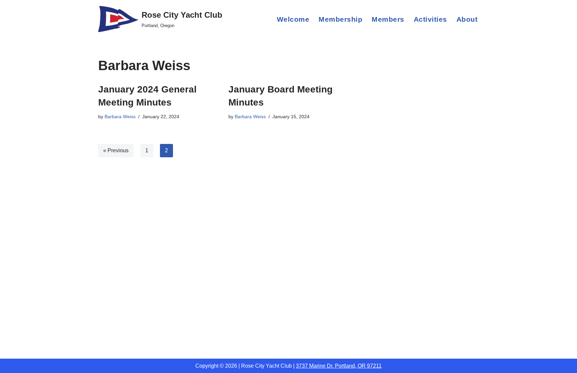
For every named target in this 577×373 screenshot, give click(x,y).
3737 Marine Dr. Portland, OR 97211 (339, 366)
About (467, 19)
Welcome (293, 19)
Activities (430, 19)
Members (388, 19)
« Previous (116, 150)
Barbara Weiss (120, 116)
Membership (340, 19)
